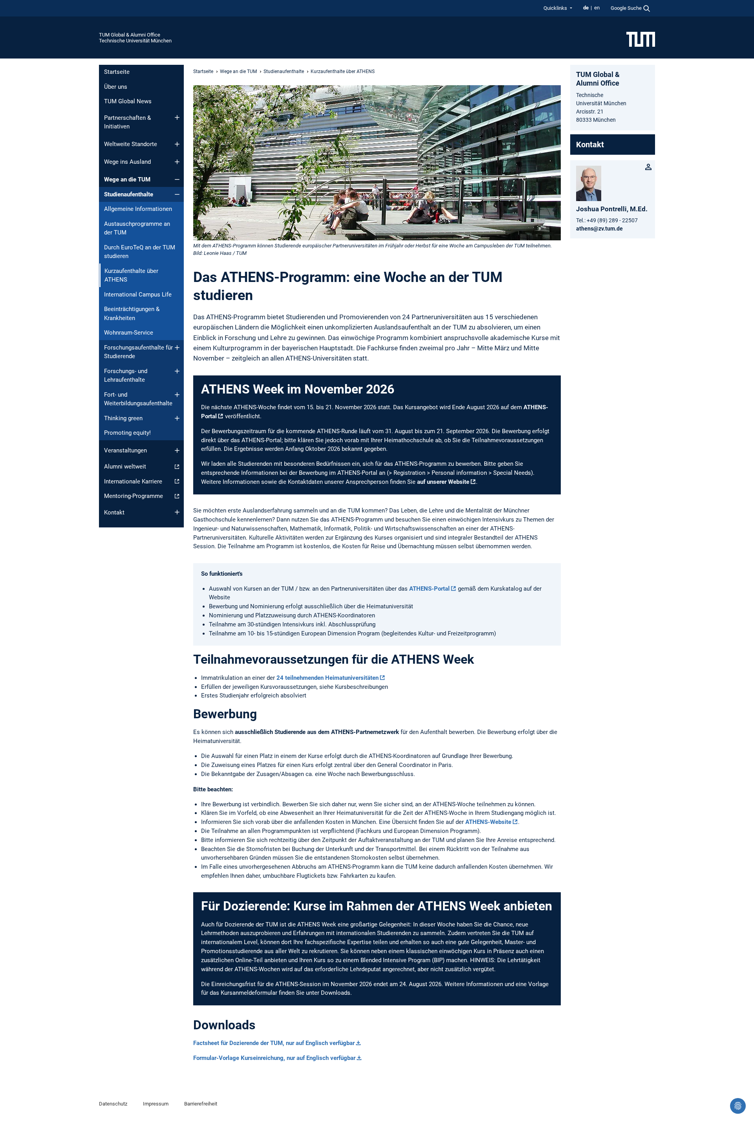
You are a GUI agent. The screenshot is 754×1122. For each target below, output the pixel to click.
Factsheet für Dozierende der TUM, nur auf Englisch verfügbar (274, 1043)
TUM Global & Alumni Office (129, 35)
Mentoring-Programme (133, 496)
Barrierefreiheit (200, 1104)
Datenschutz (113, 1104)
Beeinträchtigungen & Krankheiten (131, 314)
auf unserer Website (443, 481)
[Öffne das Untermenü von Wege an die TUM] (177, 179)
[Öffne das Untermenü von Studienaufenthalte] (177, 194)
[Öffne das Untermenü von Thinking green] (177, 418)
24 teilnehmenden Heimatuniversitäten (327, 677)
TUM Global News (128, 101)
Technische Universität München (135, 41)
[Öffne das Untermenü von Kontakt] (177, 512)
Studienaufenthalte (128, 194)
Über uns (115, 86)
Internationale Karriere (133, 481)
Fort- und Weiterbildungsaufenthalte (138, 399)
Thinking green (123, 418)
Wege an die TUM (127, 179)
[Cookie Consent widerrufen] (738, 1106)
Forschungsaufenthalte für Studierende (138, 352)
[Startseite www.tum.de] (640, 38)
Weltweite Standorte (130, 144)
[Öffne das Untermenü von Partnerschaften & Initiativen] (177, 117)
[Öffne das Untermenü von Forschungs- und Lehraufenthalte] (177, 371)
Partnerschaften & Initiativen (127, 122)
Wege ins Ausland (127, 161)
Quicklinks (556, 8)
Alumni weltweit (125, 466)
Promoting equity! (127, 432)
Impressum (155, 1104)
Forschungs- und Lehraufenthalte (125, 376)
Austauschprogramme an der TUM (137, 228)
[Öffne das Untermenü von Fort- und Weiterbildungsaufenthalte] (177, 394)
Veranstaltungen (125, 450)
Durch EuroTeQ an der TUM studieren (139, 252)
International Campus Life (138, 294)
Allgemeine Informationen (138, 208)
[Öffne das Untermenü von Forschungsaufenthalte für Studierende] (177, 347)
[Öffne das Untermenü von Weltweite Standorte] (177, 144)
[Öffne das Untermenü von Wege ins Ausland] (177, 162)
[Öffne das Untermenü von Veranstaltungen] (177, 450)
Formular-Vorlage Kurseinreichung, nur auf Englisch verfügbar (274, 1058)
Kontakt (114, 512)
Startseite (117, 71)
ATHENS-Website (488, 821)
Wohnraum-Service (128, 332)
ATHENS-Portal (429, 588)
